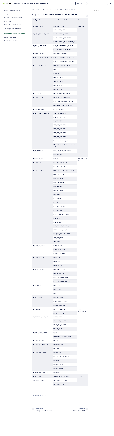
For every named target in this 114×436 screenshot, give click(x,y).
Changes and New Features (11, 14)
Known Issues (7, 21)
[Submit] (88, 3)
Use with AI (96, 10)
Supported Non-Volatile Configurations (14, 33)
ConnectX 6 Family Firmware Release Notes (35, 3)
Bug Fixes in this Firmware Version (13, 17)
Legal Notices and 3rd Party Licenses (13, 41)
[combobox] (97, 3)
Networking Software (45, 9)
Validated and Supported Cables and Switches (12, 29)
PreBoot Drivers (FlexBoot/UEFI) (12, 25)
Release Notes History (10, 37)
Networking (17, 3)
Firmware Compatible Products (12, 10)
